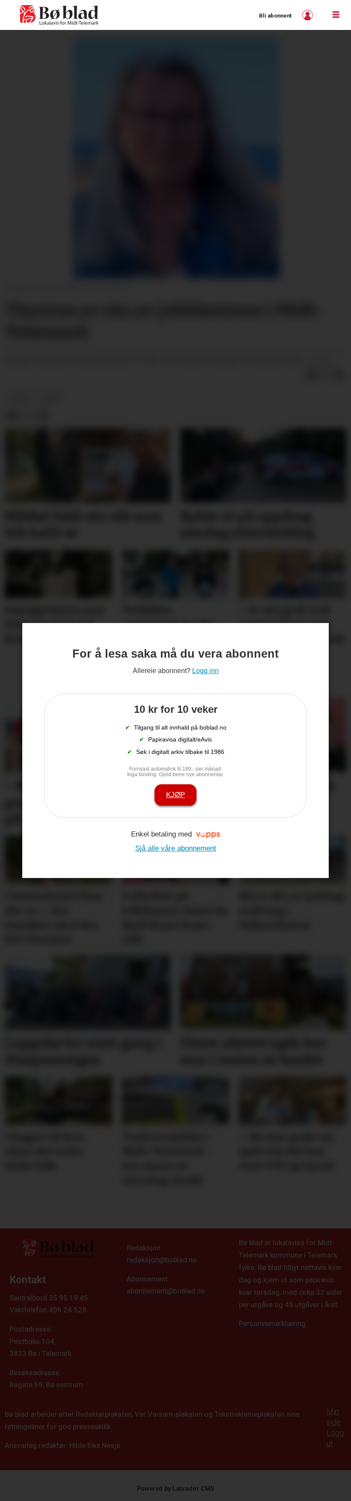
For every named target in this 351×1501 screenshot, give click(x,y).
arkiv (51, 397)
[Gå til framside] (59, 15)
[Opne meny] (336, 15)
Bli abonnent (275, 15)
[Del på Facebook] (311, 374)
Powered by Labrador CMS (175, 1488)
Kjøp (175, 795)
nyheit (20, 397)
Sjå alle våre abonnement (175, 848)
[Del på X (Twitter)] (325, 374)
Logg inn (308, 15)
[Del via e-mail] (339, 374)
